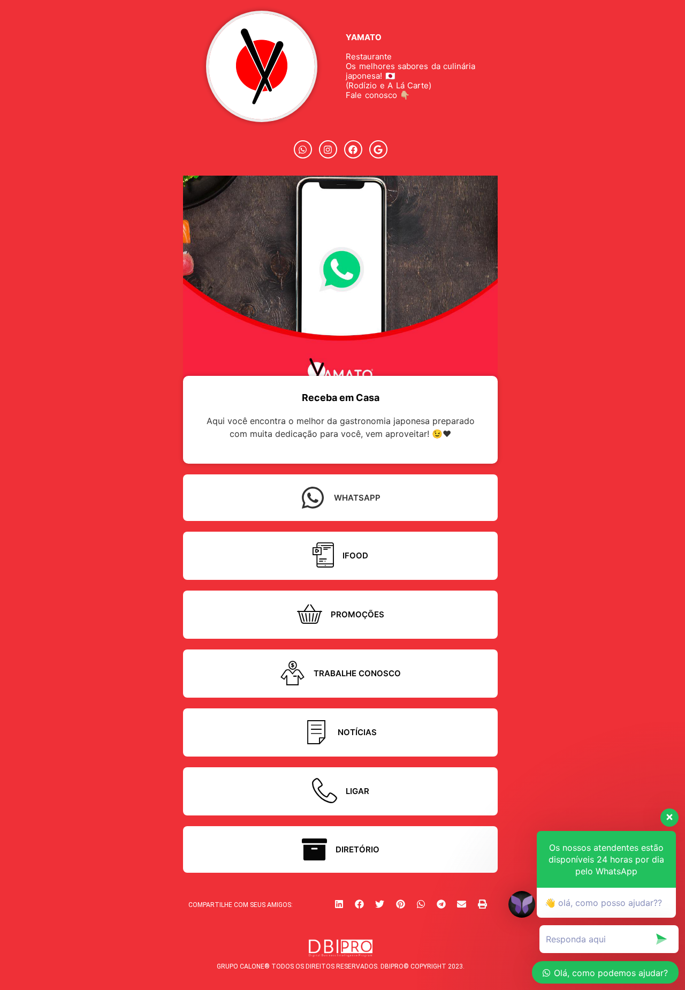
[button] (339, 904)
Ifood (355, 555)
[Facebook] (353, 149)
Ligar (357, 791)
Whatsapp (357, 498)
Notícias (357, 732)
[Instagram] (328, 149)
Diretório (357, 849)
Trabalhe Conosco (357, 673)
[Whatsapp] (303, 149)
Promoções (357, 614)
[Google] (378, 149)
